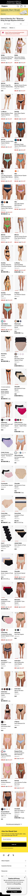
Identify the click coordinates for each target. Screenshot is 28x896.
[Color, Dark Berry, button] (9, 420)
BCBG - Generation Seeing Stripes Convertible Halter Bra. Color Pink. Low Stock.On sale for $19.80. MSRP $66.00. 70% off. (20, 50)
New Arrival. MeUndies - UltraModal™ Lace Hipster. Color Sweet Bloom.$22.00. (7, 656)
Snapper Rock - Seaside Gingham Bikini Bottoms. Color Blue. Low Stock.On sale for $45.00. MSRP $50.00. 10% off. (20, 747)
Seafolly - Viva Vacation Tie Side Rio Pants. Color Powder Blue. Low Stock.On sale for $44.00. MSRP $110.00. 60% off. (20, 776)
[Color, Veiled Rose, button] (7, 809)
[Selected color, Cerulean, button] (15, 453)
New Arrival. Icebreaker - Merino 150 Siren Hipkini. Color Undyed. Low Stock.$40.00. (20, 686)
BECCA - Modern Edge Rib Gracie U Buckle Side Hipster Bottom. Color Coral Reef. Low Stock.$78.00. (7, 78)
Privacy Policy (17, 884)
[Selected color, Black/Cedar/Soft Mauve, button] (2, 630)
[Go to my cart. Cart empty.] (21, 6)
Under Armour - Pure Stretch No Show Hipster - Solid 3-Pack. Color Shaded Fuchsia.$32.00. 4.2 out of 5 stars (20, 417)
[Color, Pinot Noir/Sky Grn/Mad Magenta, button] (18, 354)
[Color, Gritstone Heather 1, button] (2, 689)
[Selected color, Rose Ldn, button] (2, 722)
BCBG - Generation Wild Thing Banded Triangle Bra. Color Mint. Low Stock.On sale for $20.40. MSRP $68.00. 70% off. (7, 50)
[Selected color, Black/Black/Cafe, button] (15, 354)
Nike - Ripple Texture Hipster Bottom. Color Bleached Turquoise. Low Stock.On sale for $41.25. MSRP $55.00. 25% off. (20, 167)
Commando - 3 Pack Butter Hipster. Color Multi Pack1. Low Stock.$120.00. (7, 479)
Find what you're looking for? (13, 824)
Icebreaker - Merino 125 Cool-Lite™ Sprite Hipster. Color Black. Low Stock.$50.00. (7, 417)
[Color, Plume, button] (20, 453)
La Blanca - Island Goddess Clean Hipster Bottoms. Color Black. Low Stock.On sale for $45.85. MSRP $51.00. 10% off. (7, 106)
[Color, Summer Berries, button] (18, 630)
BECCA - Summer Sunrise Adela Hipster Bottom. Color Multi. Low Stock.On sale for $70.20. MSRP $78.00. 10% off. (7, 136)
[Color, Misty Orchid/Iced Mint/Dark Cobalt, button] (20, 354)
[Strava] (13, 855)
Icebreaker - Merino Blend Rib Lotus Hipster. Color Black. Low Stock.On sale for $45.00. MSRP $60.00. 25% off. (20, 656)
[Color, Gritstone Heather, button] (7, 420)
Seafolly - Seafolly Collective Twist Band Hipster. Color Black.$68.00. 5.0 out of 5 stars (7, 259)
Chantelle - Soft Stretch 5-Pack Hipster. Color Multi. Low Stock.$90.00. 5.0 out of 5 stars (20, 384)
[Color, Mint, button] (4, 420)
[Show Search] (17, 6)
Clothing (3, 27)
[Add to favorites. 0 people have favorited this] (12, 38)
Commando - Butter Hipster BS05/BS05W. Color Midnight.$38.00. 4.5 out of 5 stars (7, 384)
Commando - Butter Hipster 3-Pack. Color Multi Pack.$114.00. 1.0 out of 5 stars (7, 566)
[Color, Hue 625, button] (20, 420)
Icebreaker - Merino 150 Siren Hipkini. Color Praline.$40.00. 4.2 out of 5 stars (7, 686)
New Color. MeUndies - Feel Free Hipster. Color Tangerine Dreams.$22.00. (20, 626)
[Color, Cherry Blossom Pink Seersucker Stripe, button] (4, 321)
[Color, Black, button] (20, 140)
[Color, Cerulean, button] (4, 809)
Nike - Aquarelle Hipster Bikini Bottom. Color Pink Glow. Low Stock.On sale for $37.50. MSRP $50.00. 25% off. (20, 199)
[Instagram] (3, 855)
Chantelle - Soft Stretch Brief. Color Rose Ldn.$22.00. (7, 717)
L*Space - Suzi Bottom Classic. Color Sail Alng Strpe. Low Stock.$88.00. (20, 288)
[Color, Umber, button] (4, 689)
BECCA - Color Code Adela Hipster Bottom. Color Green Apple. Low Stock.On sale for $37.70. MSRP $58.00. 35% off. (7, 230)
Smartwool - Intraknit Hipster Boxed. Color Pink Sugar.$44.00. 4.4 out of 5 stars (20, 318)
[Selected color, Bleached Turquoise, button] (2, 171)
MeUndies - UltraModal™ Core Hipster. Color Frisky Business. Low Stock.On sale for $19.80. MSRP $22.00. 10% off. (20, 596)
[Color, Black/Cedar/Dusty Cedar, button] (7, 630)
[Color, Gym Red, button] (18, 140)
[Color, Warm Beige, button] (18, 453)
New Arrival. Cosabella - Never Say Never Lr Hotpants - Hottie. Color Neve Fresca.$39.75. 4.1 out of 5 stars (20, 805)
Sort (21, 23)
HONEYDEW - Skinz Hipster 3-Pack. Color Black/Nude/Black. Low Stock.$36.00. (20, 538)
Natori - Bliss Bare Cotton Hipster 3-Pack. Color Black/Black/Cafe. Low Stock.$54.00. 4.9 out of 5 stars (20, 351)
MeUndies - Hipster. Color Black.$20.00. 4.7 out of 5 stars (7, 351)
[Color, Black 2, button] (7, 689)
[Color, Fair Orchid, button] (23, 453)
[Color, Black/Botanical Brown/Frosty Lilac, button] (4, 630)
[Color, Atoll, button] (4, 722)
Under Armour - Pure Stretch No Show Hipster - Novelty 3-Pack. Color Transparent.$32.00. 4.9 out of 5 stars (7, 449)
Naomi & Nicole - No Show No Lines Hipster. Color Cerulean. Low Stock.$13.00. (20, 449)
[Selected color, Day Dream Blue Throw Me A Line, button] (2, 321)
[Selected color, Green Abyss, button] (15, 140)
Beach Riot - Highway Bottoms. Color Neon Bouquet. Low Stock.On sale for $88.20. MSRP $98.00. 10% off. (7, 747)
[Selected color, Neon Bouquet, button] (2, 751)
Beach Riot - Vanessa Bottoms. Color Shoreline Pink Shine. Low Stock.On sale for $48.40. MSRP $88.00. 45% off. (7, 776)
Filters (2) (8, 23)
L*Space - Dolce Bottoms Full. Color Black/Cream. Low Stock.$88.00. (20, 717)
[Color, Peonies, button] (15, 630)
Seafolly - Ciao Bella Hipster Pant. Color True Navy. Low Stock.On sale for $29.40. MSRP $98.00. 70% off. (7, 288)
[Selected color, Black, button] (2, 420)
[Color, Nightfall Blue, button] (20, 321)
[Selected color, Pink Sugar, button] (15, 321)
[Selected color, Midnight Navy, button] (2, 202)
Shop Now (18, 3)
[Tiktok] (8, 855)
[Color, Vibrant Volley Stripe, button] (4, 751)
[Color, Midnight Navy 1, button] (9, 689)
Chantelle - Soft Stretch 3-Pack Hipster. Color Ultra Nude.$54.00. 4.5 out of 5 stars (20, 479)
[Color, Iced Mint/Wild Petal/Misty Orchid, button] (23, 354)
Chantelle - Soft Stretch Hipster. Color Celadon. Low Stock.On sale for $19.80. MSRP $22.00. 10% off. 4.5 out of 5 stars (20, 566)
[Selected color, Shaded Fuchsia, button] (15, 420)
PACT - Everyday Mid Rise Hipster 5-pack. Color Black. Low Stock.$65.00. (7, 538)
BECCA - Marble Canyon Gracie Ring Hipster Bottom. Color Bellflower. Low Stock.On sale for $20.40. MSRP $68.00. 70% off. (20, 230)
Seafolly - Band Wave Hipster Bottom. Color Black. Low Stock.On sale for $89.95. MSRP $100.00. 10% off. (20, 106)
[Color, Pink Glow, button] (15, 171)
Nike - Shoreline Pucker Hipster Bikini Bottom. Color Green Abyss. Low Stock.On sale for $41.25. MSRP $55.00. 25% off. (20, 136)
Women (11, 27)
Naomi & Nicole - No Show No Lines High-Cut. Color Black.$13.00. (7, 805)
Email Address (7, 839)
